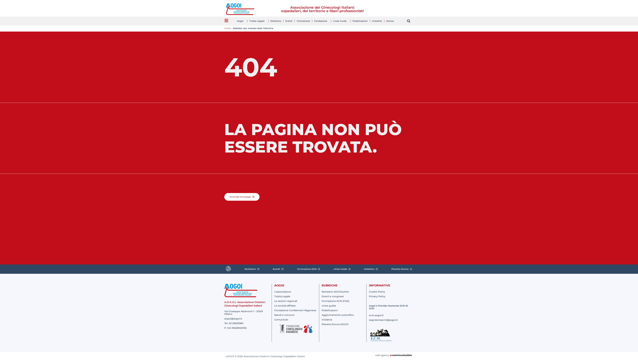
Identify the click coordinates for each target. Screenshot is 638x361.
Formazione (303, 21)
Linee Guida (340, 21)
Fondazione (320, 21)
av (391, 355)
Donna (390, 21)
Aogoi (240, 21)
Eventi (288, 21)
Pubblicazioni (360, 21)
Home (227, 28)
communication (402, 355)
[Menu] (226, 20)
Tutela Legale (257, 21)
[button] (408, 21)
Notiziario (275, 21)
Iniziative (377, 21)
